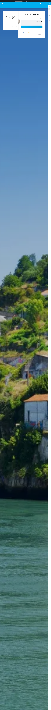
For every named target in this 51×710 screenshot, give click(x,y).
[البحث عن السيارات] (49, 11)
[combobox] (37, 18)
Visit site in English (18, 1)
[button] (1, 1)
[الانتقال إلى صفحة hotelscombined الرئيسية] (43, 3)
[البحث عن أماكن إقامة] (49, 9)
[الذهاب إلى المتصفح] (49, 15)
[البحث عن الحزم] (49, 13)
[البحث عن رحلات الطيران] (49, 7)
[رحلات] (49, 18)
